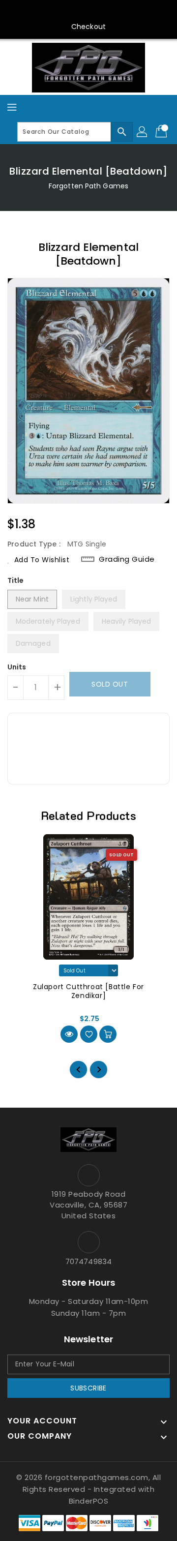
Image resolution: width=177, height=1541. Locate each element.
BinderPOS (89, 1501)
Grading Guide (127, 559)
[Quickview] (69, 1034)
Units (17, 667)
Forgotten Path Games (88, 186)
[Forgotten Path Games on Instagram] (79, 11)
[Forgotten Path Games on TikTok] (135, 11)
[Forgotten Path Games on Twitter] (60, 11)
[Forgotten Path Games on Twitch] (116, 11)
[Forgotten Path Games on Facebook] (41, 11)
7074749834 (88, 1261)
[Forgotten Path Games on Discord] (97, 11)
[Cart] (162, 132)
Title (15, 580)
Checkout (88, 26)
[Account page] (142, 132)
